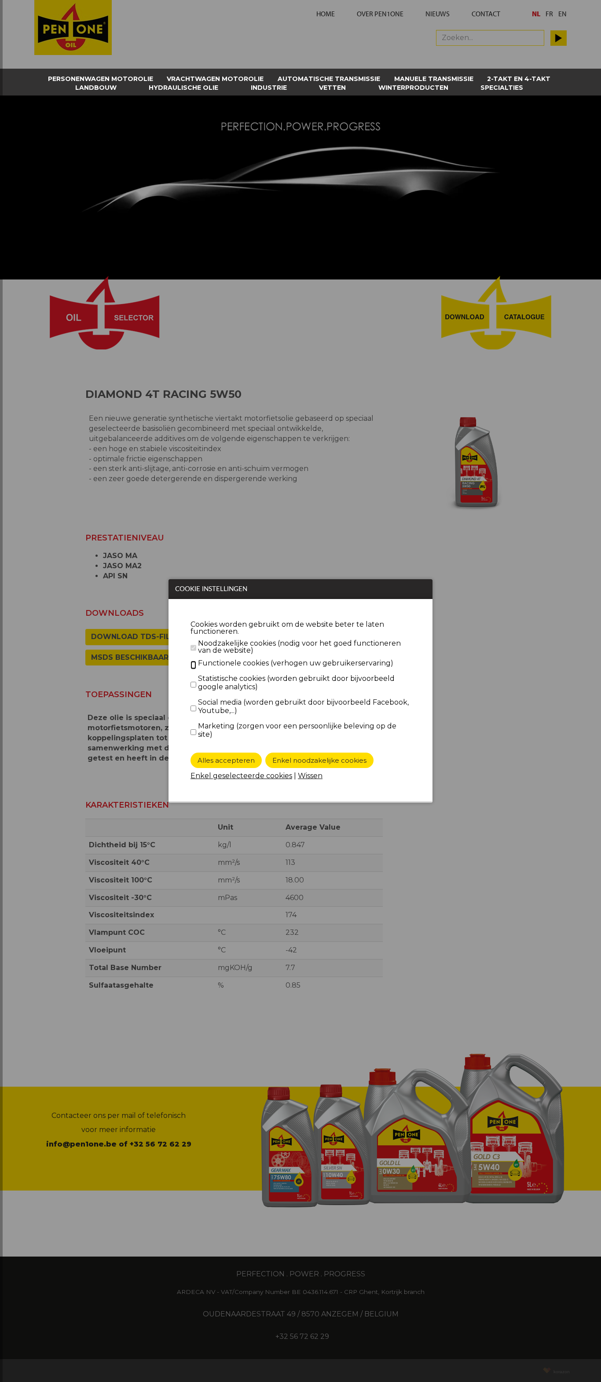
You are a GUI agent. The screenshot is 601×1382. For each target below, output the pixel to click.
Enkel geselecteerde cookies (241, 776)
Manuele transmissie (433, 79)
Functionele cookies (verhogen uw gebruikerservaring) (295, 663)
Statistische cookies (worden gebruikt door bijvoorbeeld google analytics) (296, 682)
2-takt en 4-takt (518, 79)
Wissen (310, 776)
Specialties (501, 88)
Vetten (332, 88)
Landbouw (96, 88)
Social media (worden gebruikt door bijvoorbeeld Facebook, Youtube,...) (303, 706)
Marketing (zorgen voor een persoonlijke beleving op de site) (297, 730)
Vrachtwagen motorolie (215, 79)
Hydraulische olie (183, 88)
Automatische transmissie (329, 79)
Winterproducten (413, 88)
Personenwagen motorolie (100, 79)
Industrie (269, 88)
